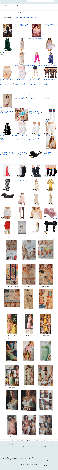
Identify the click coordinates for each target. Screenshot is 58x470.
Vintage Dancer (10, 5)
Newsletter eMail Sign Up (47, 458)
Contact (47, 460)
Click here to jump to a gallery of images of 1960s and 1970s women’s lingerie (27, 17)
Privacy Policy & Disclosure (47, 465)
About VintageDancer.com (47, 457)
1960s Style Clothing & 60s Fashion (25, 9)
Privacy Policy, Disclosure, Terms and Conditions (29, 464)
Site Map (47, 463)
